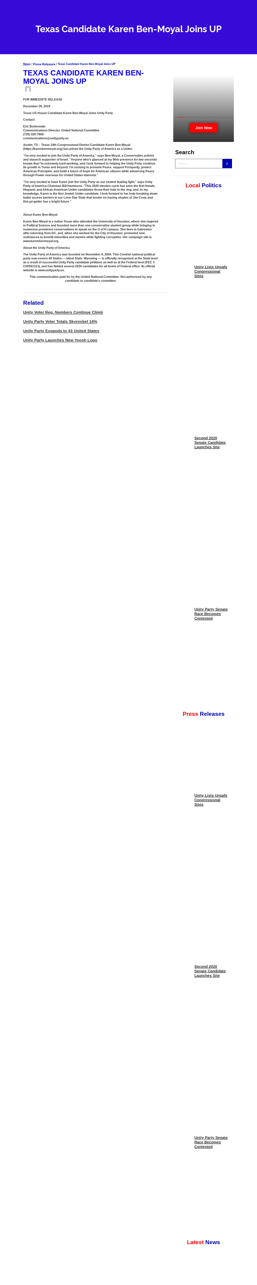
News (26, 64)
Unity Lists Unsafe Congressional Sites (210, 271)
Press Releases (44, 64)
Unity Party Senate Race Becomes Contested (211, 613)
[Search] (227, 163)
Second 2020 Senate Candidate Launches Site (210, 442)
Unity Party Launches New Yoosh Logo (60, 340)
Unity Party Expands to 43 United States (61, 331)
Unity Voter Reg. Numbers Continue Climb (63, 312)
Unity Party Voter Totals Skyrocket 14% (60, 321)
